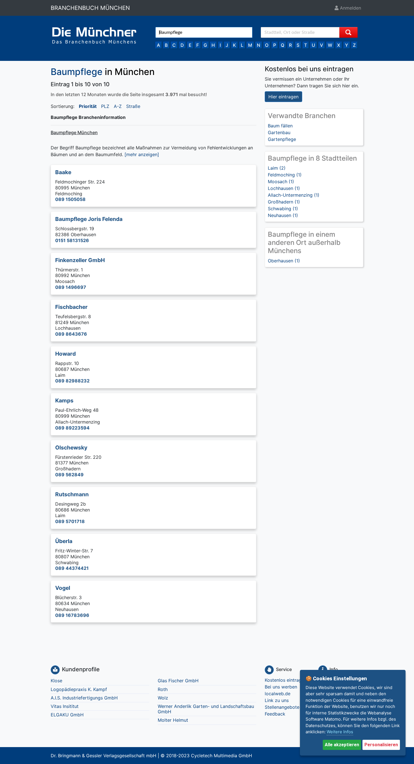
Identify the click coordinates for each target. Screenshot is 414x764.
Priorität (88, 106)
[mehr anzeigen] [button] (141, 154)
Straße (133, 106)
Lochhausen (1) (284, 188)
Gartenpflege (282, 139)
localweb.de (277, 693)
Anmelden (350, 8)
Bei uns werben (281, 687)
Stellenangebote (282, 707)
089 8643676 (71, 334)
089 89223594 (72, 428)
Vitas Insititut (65, 706)
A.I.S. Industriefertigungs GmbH (84, 698)
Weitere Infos (340, 731)
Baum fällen (280, 126)
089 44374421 (72, 568)
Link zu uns (277, 700)
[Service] (269, 669)
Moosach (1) (281, 181)
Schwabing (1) (283, 208)
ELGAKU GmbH (67, 715)
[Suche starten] (348, 32)
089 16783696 (72, 615)
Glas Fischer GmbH (178, 680)
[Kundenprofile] (55, 669)
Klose (56, 680)
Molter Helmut (173, 720)
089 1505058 (70, 199)
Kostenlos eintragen (286, 680)
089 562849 (69, 474)
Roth (163, 689)
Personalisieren (381, 744)
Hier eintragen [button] (283, 96)
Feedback (275, 714)
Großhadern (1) (284, 202)
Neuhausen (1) (283, 215)
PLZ (105, 106)
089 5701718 (70, 521)
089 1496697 (70, 287)
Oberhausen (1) (284, 260)
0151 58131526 (72, 240)
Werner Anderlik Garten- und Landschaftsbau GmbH (206, 708)
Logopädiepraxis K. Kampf (79, 689)
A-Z (118, 106)
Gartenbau (279, 132)
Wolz (163, 698)
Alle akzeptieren (342, 744)
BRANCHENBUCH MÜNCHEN (90, 8)
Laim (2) (277, 168)
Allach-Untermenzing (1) (293, 195)
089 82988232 (72, 381)
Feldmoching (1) (285, 175)
